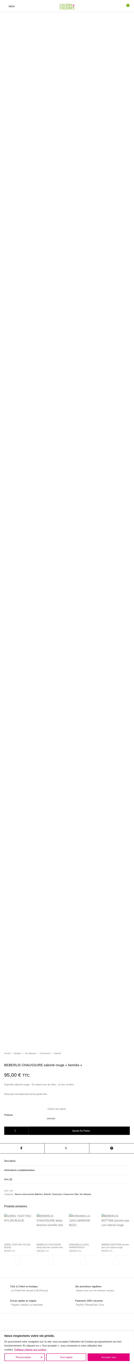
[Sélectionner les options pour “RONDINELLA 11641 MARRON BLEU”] (83, 1261)
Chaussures (45, 1053)
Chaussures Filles (71, 1194)
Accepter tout (108, 1357)
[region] (67, 1347)
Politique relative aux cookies (30, 1349)
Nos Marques (30, 1053)
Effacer (51, 1119)
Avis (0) (8, 1179)
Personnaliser (23, 1357)
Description (10, 1161)
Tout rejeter (66, 1357)
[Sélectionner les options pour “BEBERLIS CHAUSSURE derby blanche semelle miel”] (51, 1261)
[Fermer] (130, 1334)
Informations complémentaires (19, 1170)
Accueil (7, 1053)
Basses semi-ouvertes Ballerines (29, 1194)
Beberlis (57, 1053)
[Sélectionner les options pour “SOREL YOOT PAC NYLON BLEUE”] (18, 1261)
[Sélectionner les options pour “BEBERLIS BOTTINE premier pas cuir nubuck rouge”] (116, 1261)
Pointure (8, 1115)
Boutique (17, 1053)
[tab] (67, 1161)
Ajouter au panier (81, 1131)
